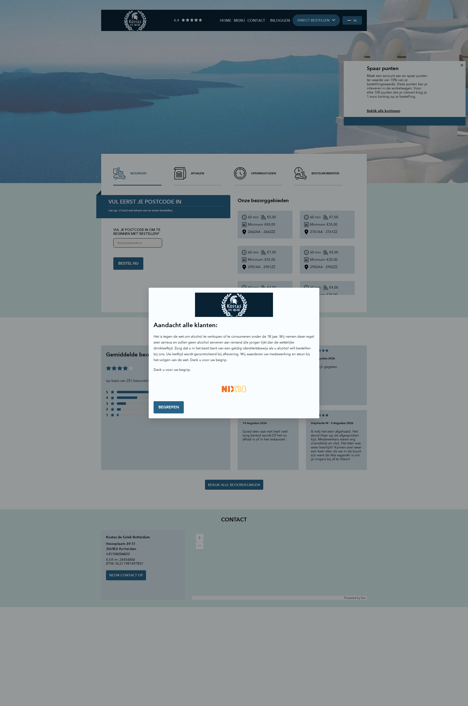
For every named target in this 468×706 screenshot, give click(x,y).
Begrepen (168, 407)
